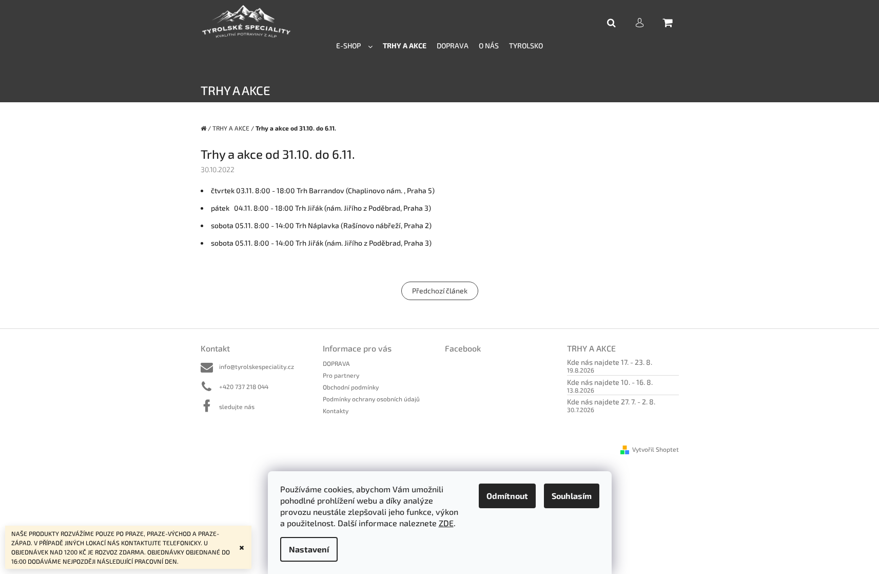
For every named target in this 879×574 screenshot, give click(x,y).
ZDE (446, 523)
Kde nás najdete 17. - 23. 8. (609, 362)
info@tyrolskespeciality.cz (256, 366)
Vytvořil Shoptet (655, 449)
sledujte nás (237, 406)
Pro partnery (341, 375)
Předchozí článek (439, 290)
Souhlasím (572, 496)
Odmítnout (507, 496)
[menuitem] (354, 45)
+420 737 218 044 (243, 386)
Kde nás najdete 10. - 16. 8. (610, 382)
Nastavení (309, 549)
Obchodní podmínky (351, 387)
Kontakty (335, 410)
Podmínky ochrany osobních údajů (371, 398)
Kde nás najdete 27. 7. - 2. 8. (611, 401)
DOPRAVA (336, 363)
